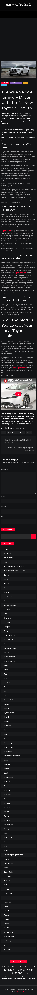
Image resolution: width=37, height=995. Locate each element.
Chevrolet (7, 618)
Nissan (6, 812)
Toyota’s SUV (6, 231)
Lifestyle (7, 764)
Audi (5, 562)
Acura (6, 549)
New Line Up (20, 432)
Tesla (6, 906)
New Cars (11, 432)
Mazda (6, 786)
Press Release (9, 825)
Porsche (7, 820)
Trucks (4, 85)
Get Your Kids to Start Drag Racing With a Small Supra (20, 449)
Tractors (7, 919)
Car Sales (7, 609)
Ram (5, 833)
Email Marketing (9, 661)
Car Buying (5, 82)
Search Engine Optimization (13, 855)
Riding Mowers (9, 838)
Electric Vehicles (9, 657)
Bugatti (6, 584)
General (7, 683)
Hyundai (7, 717)
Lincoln (6, 769)
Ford (5, 678)
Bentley (6, 575)
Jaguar (6, 730)
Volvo (6, 945)
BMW (6, 579)
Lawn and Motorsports (12, 756)
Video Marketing (9, 937)
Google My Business (11, 700)
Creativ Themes (21, 991)
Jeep (5, 734)
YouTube (7, 949)
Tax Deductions (9, 893)
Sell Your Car (8, 863)
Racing (6, 829)
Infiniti (6, 721)
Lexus (6, 760)
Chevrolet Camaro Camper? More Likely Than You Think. (17, 441)
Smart (6, 868)
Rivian (6, 842)
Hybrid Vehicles (9, 713)
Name (4, 496)
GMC (5, 695)
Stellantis (7, 881)
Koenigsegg (8, 743)
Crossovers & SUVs (16, 82)
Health (6, 704)
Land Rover (8, 751)
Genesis (7, 687)
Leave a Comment (17, 85)
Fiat (5, 674)
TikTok (6, 911)
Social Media (8, 872)
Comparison (8, 631)
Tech (6, 898)
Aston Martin (8, 558)
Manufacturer (9, 777)
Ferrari (6, 670)
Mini (5, 799)
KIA (5, 739)
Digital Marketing (10, 648)
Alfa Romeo (8, 553)
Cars (5, 614)
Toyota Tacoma (20, 273)
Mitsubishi (7, 807)
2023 (3, 432)
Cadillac (6, 592)
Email (3, 506)
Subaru (6, 889)
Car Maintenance (10, 605)
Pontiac (6, 816)
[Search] (33, 536)
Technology (8, 902)
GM (5, 691)
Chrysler (7, 622)
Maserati (7, 782)
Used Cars (7, 928)
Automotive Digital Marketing (14, 566)
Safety (6, 850)
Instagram (7, 726)
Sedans (6, 859)
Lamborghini (8, 747)
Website (4, 517)
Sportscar (7, 876)
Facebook (7, 665)
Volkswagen (8, 941)
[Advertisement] (18, 37)
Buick (6, 588)
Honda (6, 708)
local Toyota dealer (20, 368)
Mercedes (7, 794)
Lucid (6, 773)
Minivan (7, 803)
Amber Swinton (8, 428)
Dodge (6, 652)
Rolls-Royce (8, 846)
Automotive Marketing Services (14, 571)
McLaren (7, 790)
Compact (7, 627)
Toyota (25, 82)
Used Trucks (8, 932)
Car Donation (8, 601)
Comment (5, 469)
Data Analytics (9, 640)
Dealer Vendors (9, 644)
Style (5, 885)
